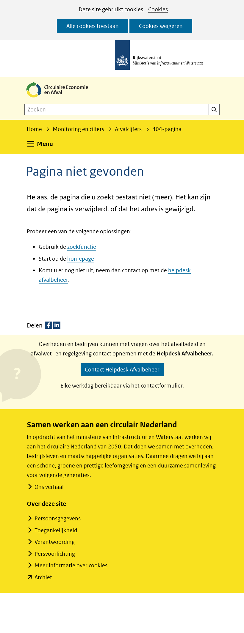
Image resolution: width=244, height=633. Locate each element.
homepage (80, 258)
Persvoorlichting (55, 553)
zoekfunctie (81, 246)
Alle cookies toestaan (92, 26)
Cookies (158, 9)
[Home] (62, 98)
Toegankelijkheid (56, 530)
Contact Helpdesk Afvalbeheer (122, 369)
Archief (43, 577)
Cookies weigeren (161, 26)
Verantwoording (55, 541)
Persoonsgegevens (58, 518)
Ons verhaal (49, 487)
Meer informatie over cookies (71, 565)
